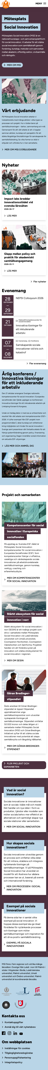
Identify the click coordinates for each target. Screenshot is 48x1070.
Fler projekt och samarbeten (16, 765)
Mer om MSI (13, 65)
